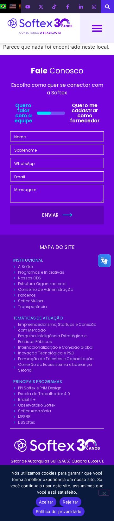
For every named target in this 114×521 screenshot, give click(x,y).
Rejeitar (70, 501)
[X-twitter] (41, 6)
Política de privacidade (59, 511)
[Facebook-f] (67, 6)
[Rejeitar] (103, 493)
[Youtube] (27, 6)
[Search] (107, 6)
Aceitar (46, 501)
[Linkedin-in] (80, 6)
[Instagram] (94, 6)
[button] (97, 28)
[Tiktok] (54, 6)
